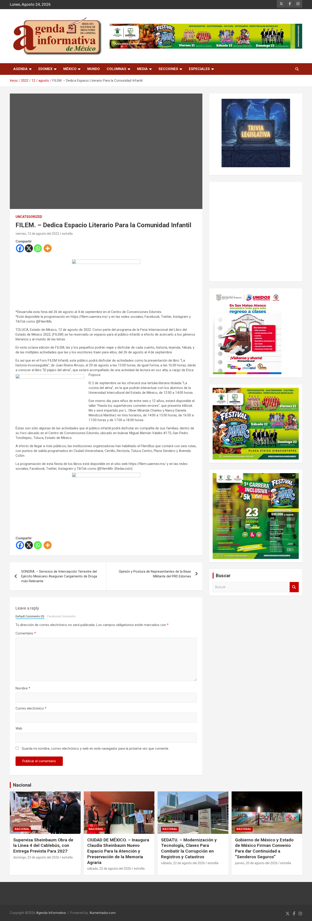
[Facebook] (20, 248)
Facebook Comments (61, 616)
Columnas (116, 69)
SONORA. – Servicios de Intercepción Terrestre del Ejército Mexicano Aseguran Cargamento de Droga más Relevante (59, 576)
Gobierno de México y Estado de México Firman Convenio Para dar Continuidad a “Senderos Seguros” (264, 848)
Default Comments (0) (30, 616)
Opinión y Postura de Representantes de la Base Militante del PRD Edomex (155, 573)
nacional (22, 829)
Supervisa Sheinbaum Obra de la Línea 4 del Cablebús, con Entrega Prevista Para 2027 (43, 845)
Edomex (45, 69)
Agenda (20, 69)
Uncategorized (29, 217)
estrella (67, 233)
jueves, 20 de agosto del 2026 (256, 863)
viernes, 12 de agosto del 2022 (37, 233)
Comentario (26, 633)
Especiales (199, 69)
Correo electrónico (31, 708)
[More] (48, 248)
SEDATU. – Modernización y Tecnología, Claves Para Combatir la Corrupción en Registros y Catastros (189, 848)
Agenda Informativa (51, 913)
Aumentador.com (103, 913)
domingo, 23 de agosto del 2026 (36, 857)
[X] (29, 248)
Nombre (23, 688)
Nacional (22, 785)
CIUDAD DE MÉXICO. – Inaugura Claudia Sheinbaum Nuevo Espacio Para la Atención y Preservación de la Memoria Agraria (118, 851)
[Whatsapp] (38, 248)
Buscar (294, 587)
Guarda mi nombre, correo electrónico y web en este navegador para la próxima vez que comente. (95, 748)
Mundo (93, 69)
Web (19, 728)
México (70, 69)
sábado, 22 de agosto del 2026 (109, 868)
